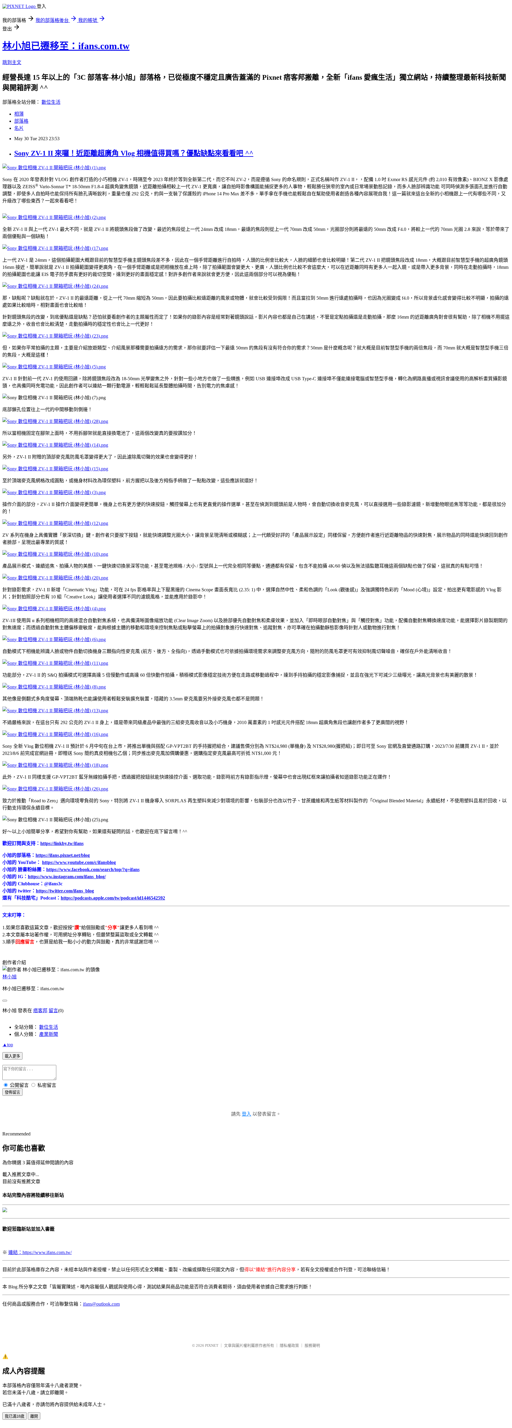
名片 (19, 128)
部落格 (21, 121)
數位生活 (50, 102)
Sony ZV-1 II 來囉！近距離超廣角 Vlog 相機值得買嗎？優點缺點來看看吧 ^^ (133, 153)
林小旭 (9, 976)
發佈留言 (12, 1092)
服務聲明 (312, 1345)
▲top (7, 1044)
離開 (34, 1416)
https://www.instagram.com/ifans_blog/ (67, 876)
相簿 (19, 113)
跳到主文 (11, 62)
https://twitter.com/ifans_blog (65, 890)
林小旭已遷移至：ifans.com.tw (65, 46)
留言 (53, 1010)
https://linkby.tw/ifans (62, 843)
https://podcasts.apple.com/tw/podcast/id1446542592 (113, 897)
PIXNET (211, 1345)
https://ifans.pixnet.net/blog (63, 855)
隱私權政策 (289, 1345)
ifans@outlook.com (101, 1303)
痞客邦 (40, 1010)
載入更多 (12, 1056)
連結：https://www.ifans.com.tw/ (40, 1252)
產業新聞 (48, 1034)
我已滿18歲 (14, 1416)
